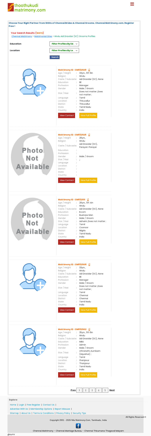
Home (13, 404)
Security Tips (79, 413)
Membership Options (41, 408)
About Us (26, 413)
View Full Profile (88, 115)
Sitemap (14, 413)
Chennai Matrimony (22, 36)
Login (21, 404)
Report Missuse (62, 408)
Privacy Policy (63, 413)
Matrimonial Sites (43, 36)
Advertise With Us (19, 408)
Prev (73, 390)
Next (112, 390)
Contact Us (48, 404)
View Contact (66, 115)
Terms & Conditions (43, 413)
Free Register (33, 404)
